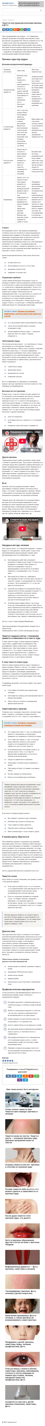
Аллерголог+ (8, 3)
